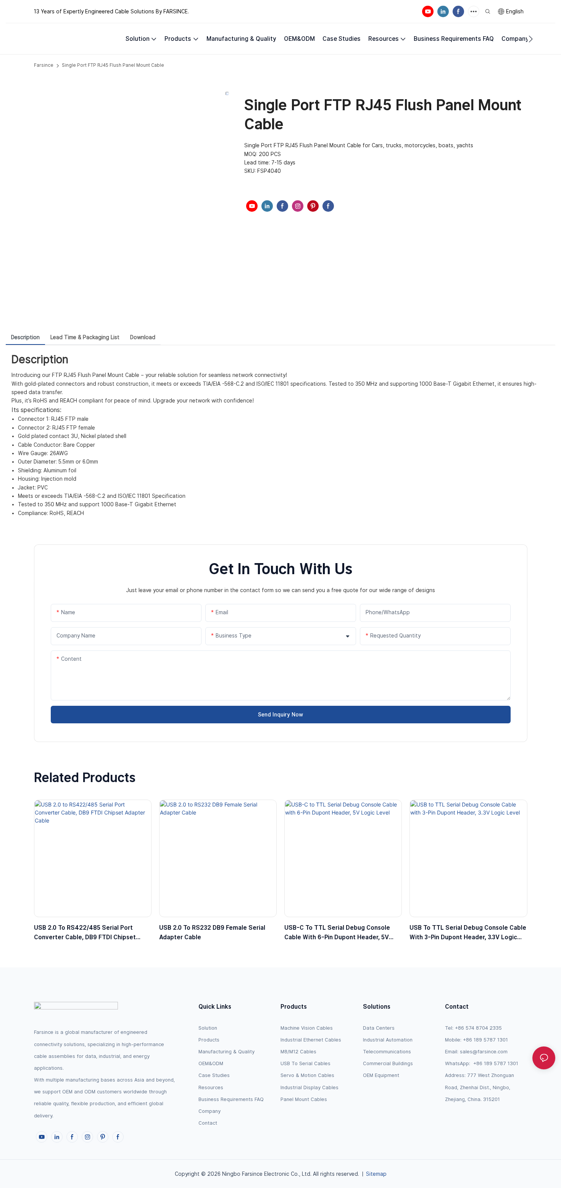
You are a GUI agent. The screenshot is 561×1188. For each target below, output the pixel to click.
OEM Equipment (381, 1075)
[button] (531, 38)
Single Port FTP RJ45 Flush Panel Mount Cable (113, 65)
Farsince (43, 65)
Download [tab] (142, 337)
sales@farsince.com (484, 1051)
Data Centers (379, 1028)
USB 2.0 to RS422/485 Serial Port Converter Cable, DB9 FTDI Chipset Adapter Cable (85, 933)
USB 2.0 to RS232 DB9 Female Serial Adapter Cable (212, 932)
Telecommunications (387, 1051)
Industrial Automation (388, 1040)
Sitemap (376, 1174)
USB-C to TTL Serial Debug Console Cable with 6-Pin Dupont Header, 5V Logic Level (337, 933)
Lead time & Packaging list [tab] (84, 337)
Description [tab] (25, 337)
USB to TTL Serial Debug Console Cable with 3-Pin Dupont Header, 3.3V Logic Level (467, 933)
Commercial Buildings (388, 1063)
